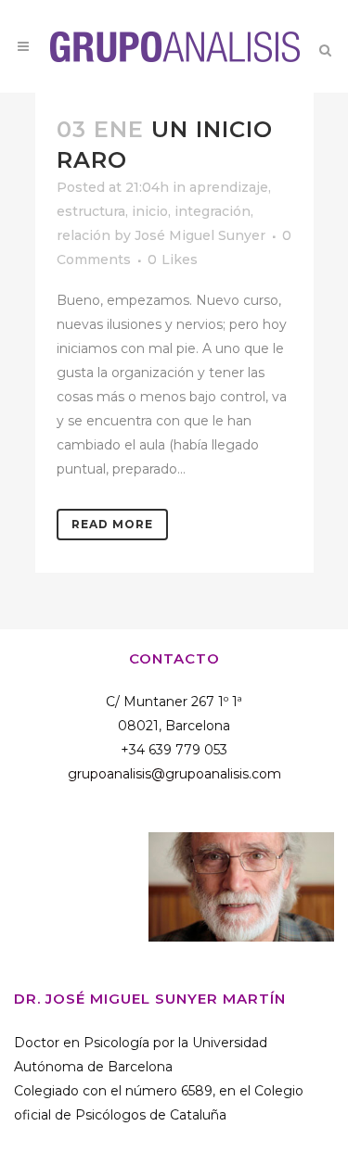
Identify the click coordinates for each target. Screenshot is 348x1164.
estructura (91, 211)
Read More (112, 524)
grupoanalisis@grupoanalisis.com (174, 773)
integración (212, 211)
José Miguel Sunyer (200, 235)
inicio (150, 211)
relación (83, 235)
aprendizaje (228, 187)
